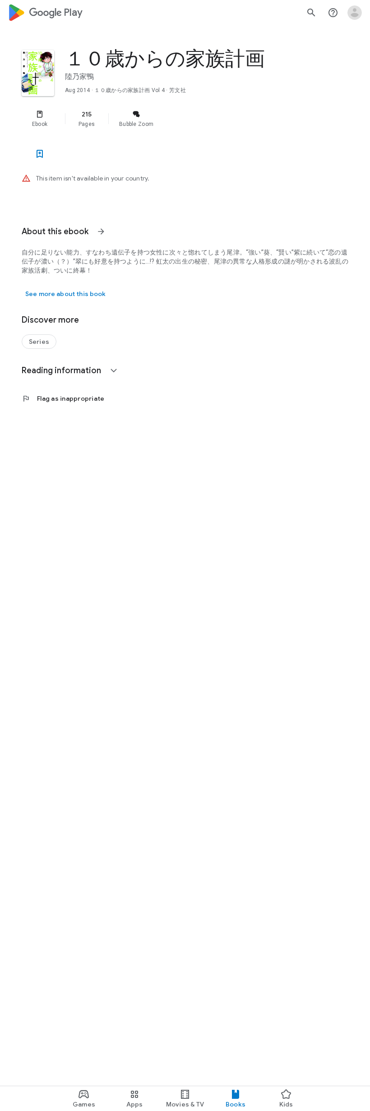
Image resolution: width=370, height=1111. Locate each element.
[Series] (39, 341)
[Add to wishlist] (40, 154)
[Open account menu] (354, 12)
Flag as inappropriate (63, 398)
